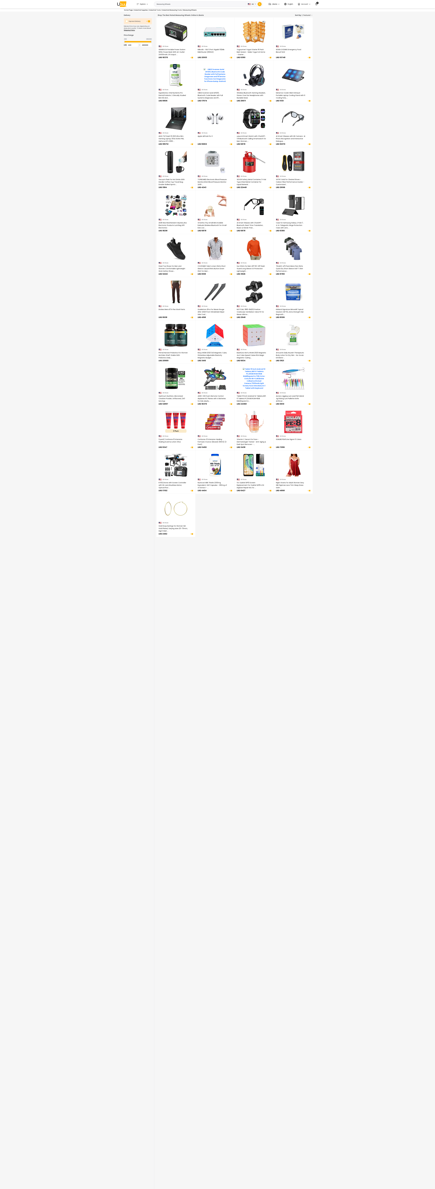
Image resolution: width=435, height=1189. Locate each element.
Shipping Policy (129, 30)
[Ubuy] (121, 4)
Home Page (128, 10)
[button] (273, 4)
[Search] (260, 4)
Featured (306, 15)
